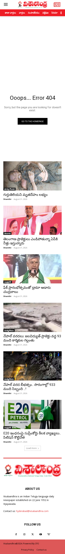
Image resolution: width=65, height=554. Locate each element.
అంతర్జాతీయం (9, 330)
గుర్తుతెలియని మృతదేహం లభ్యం (25, 195)
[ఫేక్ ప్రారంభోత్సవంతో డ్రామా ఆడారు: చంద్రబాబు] (32, 268)
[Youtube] (41, 534)
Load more (31, 448)
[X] (32, 534)
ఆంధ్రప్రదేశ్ (7, 282)
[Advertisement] (32, 50)
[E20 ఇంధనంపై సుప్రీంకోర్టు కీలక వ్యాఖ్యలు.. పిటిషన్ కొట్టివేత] (32, 414)
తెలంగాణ (7, 233)
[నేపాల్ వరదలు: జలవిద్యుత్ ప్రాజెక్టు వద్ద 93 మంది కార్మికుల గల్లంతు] (32, 317)
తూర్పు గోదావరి (9, 189)
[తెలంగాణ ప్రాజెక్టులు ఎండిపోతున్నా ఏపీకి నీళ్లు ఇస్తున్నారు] (32, 220)
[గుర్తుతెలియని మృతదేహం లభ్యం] (32, 176)
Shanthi (7, 199)
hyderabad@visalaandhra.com (32, 511)
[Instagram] (24, 534)
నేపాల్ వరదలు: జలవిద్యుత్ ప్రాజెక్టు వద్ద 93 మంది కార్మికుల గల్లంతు (32, 338)
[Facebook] (16, 534)
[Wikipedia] (49, 534)
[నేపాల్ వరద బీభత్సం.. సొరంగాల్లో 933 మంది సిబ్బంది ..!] (32, 366)
